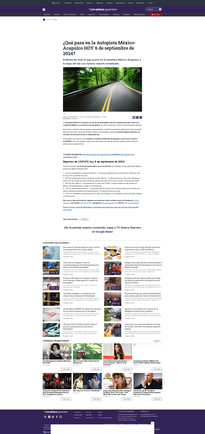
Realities (126, 14)
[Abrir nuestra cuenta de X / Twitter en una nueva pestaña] (45, 416)
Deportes (100, 3)
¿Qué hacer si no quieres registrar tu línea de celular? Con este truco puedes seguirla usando (142, 326)
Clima (82, 14)
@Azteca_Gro (86, 203)
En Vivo (157, 14)
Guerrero (85, 219)
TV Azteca (67, 3)
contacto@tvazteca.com (147, 414)
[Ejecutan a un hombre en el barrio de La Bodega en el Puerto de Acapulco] (112, 314)
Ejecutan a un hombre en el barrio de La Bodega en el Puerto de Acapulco (141, 310)
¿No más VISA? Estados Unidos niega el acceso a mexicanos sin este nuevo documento (80, 326)
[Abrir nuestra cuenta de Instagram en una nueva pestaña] (49, 416)
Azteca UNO (79, 3)
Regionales (140, 3)
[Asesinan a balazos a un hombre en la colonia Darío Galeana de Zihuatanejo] (51, 299)
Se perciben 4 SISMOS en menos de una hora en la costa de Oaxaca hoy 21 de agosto (82, 310)
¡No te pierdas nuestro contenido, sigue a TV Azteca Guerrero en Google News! (102, 229)
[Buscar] (160, 9)
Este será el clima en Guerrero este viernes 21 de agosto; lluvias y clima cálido (81, 248)
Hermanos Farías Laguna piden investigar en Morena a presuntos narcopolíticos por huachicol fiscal (142, 280)
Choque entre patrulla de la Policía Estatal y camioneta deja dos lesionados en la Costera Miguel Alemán (143, 264)
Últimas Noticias (139, 14)
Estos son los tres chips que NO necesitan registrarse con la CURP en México (142, 248)
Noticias (109, 3)
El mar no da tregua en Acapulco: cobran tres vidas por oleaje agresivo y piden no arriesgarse (80, 280)
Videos (130, 3)
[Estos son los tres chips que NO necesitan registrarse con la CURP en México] (112, 253)
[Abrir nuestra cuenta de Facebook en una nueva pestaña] (57, 416)
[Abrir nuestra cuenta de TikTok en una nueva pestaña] (53, 416)
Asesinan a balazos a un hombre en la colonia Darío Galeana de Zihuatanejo (79, 294)
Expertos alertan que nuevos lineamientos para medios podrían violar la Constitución (143, 294)
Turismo (57, 14)
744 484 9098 (145, 416)
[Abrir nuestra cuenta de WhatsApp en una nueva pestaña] (60, 416)
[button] (152, 423)
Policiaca (116, 14)
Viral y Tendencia (70, 14)
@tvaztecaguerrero (109, 203)
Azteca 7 (90, 3)
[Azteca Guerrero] (102, 9)
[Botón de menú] (44, 9)
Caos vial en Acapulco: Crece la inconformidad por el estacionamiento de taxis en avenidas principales (81, 264)
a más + (151, 3)
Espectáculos (104, 14)
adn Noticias (120, 3)
